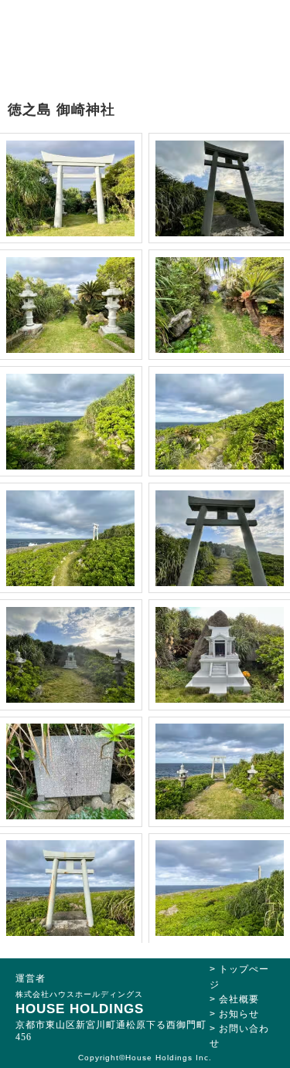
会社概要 (239, 999)
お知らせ (239, 1014)
